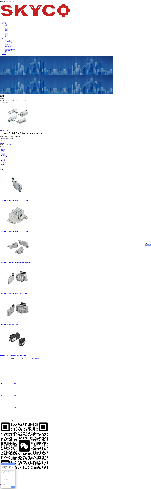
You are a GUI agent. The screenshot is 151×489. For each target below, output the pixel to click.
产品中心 (4, 23)
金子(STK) (7, 51)
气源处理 (6, 24)
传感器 (6, 26)
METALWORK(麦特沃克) (10, 49)
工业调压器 (7, 28)
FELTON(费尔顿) (8, 47)
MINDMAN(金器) (8, 42)
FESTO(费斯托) (8, 41)
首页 (3, 20)
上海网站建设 (35, 358)
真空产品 (6, 31)
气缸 (6, 25)
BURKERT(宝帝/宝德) (9, 46)
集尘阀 (6, 34)
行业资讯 (4, 52)
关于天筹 (4, 22)
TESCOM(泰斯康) (8, 50)
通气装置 (6, 36)
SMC (6, 39)
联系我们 (4, 54)
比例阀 (6, 30)
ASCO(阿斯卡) (8, 45)
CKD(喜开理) (7, 44)
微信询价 (2, 143)
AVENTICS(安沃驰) (9, 40)
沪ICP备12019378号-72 (43, 358)
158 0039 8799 (8, 144)
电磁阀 (6, 29)
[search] (11, 102)
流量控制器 (7, 33)
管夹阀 (6, 35)
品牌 (3, 38)
